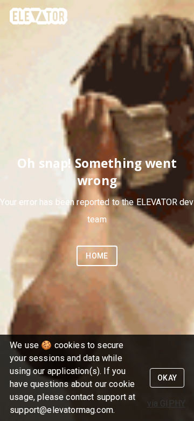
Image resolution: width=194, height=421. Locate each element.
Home (97, 256)
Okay (167, 378)
